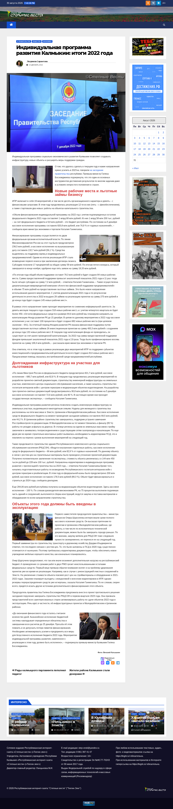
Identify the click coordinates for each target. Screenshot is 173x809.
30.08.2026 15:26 (101, 726)
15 (158, 143)
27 (149, 154)
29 (158, 154)
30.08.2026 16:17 (61, 730)
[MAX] (103, 663)
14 (154, 143)
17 (135, 149)
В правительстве (23, 41)
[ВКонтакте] (108, 663)
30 (163, 154)
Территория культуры (71, 718)
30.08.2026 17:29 (21, 730)
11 (139, 143)
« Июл (135, 168)
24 (135, 154)
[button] (164, 25)
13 (149, 143)
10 (135, 143)
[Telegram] (118, 663)
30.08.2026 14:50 (141, 726)
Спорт (134, 714)
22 (158, 149)
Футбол (142, 714)
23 (163, 149)
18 (139, 149)
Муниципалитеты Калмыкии (23, 714)
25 (139, 154)
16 (163, 143)
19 (144, 149)
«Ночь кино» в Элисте (63, 723)
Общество (37, 41)
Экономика (47, 41)
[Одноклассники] (113, 663)
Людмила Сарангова (37, 61)
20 (149, 149)
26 (144, 154)
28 (154, 154)
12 (144, 143)
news (37, 730)
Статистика (96, 714)
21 (154, 149)
